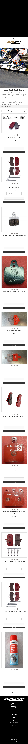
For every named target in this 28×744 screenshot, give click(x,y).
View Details (14, 135)
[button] (22, 46)
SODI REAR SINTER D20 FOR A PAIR (14, 137)
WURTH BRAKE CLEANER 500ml (14, 672)
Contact (17, 45)
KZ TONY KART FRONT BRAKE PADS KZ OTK (14, 330)
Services (7, 45)
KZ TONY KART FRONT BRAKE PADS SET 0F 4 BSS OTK (14, 416)
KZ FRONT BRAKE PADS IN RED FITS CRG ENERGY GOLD (14, 467)
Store (11, 45)
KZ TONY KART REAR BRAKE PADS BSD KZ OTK (14, 368)
